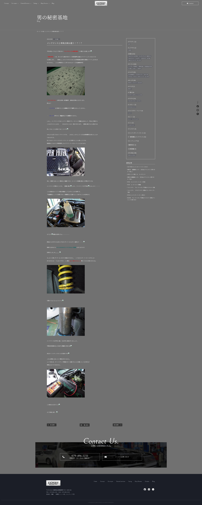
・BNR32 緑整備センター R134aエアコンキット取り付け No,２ (141, 170)
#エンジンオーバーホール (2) (137, 133)
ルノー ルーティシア (133, 119)
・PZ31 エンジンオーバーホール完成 (136, 182)
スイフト (139, 101)
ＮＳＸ (129, 82)
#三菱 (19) (131, 92)
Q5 (129, 44)
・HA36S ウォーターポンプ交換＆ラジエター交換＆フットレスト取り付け (141, 199)
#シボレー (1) (132, 105)
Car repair (14, 3)
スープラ (147, 76)
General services (120, 481)
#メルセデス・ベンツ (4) (135, 111)
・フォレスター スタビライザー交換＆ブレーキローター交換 (141, 191)
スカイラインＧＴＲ (133, 56)
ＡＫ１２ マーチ (132, 60)
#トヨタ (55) (132, 72)
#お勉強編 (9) (132, 149)
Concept (6, 3)
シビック (134, 82)
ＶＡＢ (129, 68)
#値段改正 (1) (132, 145)
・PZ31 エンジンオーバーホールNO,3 (136, 195)
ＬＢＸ (129, 50)
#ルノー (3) (131, 117)
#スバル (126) (132, 64)
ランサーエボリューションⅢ (135, 95)
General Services (25, 3)
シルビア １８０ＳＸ (141, 58)
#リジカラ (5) (132, 129)
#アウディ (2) (132, 42)
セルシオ (146, 74)
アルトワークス (131, 101)
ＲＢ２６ (149, 56)
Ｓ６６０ (140, 82)
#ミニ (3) (131, 123)
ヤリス (135, 76)
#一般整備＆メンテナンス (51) (137, 137)
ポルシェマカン (131, 155)
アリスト (130, 76)
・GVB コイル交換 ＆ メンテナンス (136, 174)
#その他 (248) (132, 153)
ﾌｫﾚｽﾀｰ (139, 68)
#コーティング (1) (133, 141)
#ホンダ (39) (132, 80)
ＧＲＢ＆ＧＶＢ (148, 66)
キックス (139, 60)
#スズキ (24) (132, 98)
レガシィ (134, 68)
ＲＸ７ (129, 88)
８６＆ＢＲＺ (131, 74)
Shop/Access (44, 3)
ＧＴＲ (148, 58)
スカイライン (131, 58)
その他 (56, 39)
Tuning (35, 3)
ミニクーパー (131, 125)
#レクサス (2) (132, 48)
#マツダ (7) (131, 86)
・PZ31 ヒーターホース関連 (134, 184)
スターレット (141, 76)
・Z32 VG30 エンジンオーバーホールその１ (137, 167)
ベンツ (129, 113)
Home (95, 481)
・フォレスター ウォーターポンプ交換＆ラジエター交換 (141, 187)
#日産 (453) (131, 54)
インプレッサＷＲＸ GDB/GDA (135, 66)
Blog (53, 3)
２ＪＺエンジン (139, 74)
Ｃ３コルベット (131, 107)
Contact (147, 481)
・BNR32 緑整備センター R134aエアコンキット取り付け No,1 (140, 178)
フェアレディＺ (142, 56)
